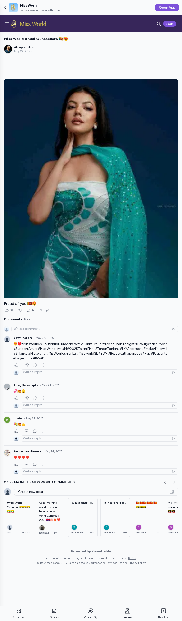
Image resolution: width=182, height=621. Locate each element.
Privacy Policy (137, 563)
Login (169, 23)
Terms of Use (114, 563)
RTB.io (132, 558)
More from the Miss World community (39, 482)
